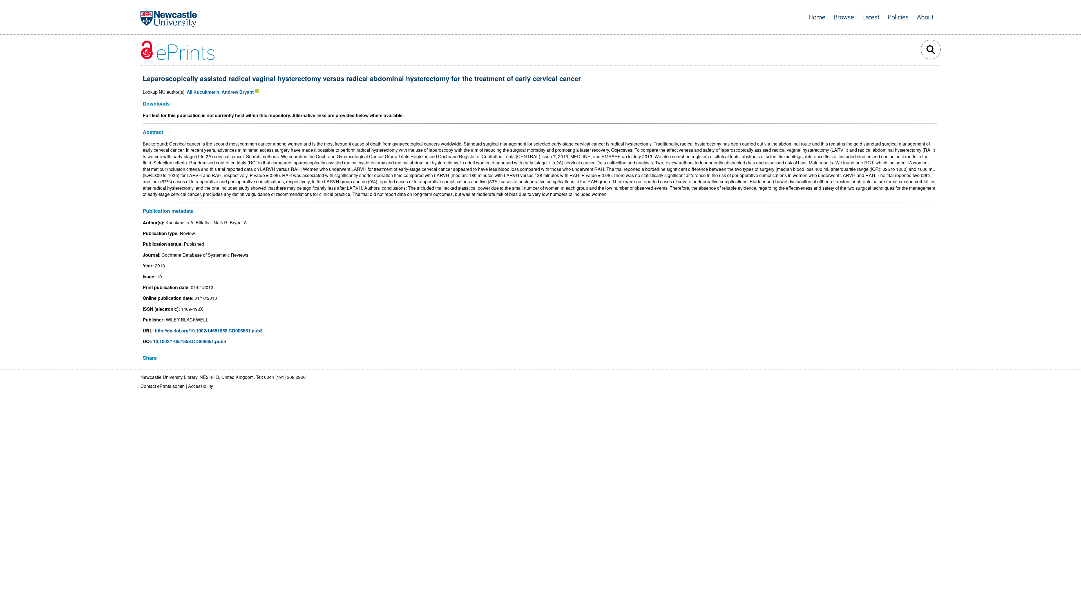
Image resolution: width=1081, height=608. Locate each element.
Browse (844, 17)
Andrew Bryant (238, 92)
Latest (870, 17)
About (925, 17)
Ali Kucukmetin (203, 92)
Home (816, 17)
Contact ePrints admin (162, 386)
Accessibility (200, 386)
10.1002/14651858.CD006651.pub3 (189, 341)
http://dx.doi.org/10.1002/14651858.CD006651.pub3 (209, 330)
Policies (898, 17)
